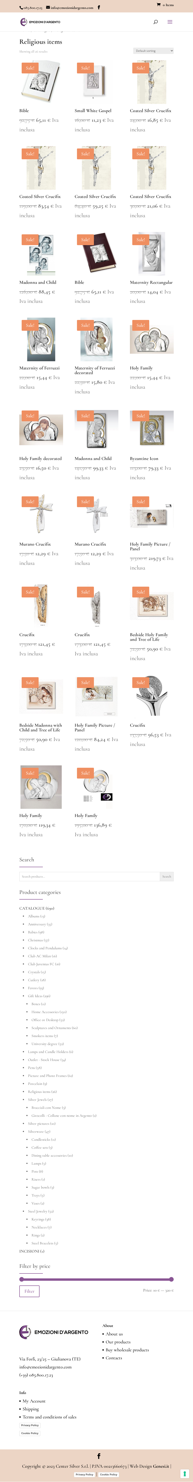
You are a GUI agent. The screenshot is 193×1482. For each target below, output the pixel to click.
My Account (34, 1401)
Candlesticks (41, 1139)
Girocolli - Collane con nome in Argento (62, 1115)
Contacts (114, 1358)
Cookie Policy (29, 1433)
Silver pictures (38, 1123)
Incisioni (29, 1251)
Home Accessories (45, 1012)
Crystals (34, 972)
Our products (118, 1342)
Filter (29, 1291)
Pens (31, 1067)
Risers (36, 1179)
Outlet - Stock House (44, 1059)
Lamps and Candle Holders (48, 1051)
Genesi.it (161, 1466)
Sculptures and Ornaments (51, 1028)
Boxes (36, 1004)
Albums (33, 916)
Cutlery (33, 980)
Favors (33, 988)
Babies (32, 932)
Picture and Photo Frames (47, 1075)
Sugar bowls (40, 1187)
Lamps (36, 1163)
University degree (44, 1043)
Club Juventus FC (41, 964)
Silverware (36, 1131)
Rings (36, 1235)
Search (166, 876)
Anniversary (37, 924)
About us (114, 1334)
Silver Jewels (37, 1099)
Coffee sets (40, 1147)
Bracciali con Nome (46, 1107)
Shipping (31, 1409)
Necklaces (39, 1227)
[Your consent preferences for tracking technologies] (184, 1473)
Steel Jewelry (37, 1211)
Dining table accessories (49, 1155)
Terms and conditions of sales (49, 1417)
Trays (36, 1195)
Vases (36, 1203)
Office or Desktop (45, 1020)
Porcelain (35, 1083)
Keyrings (38, 1219)
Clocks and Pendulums (45, 948)
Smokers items (42, 1036)
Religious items (39, 1091)
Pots (35, 1171)
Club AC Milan (39, 956)
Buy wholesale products (127, 1350)
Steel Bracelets (42, 1243)
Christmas (35, 940)
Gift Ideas (35, 996)
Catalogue (32, 908)
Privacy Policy (30, 1425)
